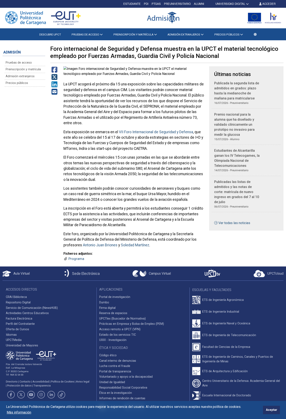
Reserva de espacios (113, 313)
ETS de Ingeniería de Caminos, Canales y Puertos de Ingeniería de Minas (237, 359)
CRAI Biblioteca (16, 297)
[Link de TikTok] (61, 394)
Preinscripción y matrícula (23, 69)
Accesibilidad (40, 381)
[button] (255, 34)
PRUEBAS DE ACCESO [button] (86, 34)
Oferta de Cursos (17, 329)
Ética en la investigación (115, 393)
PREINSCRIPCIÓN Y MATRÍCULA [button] (133, 34)
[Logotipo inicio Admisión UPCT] (164, 18)
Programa (76, 259)
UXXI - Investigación (112, 340)
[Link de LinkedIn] (51, 394)
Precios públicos (17, 83)
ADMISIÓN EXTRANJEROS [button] (184, 34)
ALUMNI (199, 4)
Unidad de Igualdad (112, 382)
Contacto (25, 381)
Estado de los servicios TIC (117, 335)
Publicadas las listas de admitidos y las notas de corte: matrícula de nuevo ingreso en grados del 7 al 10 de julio (236, 192)
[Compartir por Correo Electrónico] (54, 93)
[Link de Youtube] (31, 394)
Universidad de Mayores (22, 345)
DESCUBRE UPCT (50, 34)
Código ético (108, 355)
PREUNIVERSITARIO (177, 4)
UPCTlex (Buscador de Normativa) (122, 318)
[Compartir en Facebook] (54, 71)
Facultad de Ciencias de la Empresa (226, 347)
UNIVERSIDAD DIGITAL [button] (230, 4)
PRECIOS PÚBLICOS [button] (227, 34)
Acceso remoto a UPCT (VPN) (119, 329)
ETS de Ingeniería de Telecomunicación (229, 335)
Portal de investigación (114, 297)
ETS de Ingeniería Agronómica (223, 300)
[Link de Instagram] (41, 394)
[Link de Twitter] (21, 394)
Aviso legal (82, 381)
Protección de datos (19, 385)
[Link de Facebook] (11, 394)
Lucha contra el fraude (114, 366)
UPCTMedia (14, 340)
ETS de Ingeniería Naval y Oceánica (226, 323)
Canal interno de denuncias (117, 361)
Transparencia (42, 385)
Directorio (12, 381)
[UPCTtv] (212, 273)
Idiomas (11, 335)
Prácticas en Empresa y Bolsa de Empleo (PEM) (131, 324)
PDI (146, 4)
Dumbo (104, 302)
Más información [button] (19, 412)
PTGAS (156, 4)
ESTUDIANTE (132, 4)
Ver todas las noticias (234, 223)
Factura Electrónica (19, 318)
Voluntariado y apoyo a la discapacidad (126, 377)
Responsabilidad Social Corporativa (123, 387)
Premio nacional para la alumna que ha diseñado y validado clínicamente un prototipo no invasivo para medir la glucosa (234, 124)
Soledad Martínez (135, 245)
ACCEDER (269, 4)
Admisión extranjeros (20, 76)
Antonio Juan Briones (100, 245)
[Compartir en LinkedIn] (54, 86)
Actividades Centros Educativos (27, 313)
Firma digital (107, 308)
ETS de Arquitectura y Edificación (225, 371)
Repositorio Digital (18, 302)
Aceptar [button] (271, 410)
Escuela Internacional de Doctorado (226, 395)
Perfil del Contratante (20, 324)
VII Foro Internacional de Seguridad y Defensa (156, 132)
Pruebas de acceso (19, 62)
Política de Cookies (62, 381)
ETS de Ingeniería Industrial (220, 311)
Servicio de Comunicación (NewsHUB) (32, 308)
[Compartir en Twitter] (54, 78)
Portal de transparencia (115, 371)
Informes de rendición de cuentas (122, 398)
